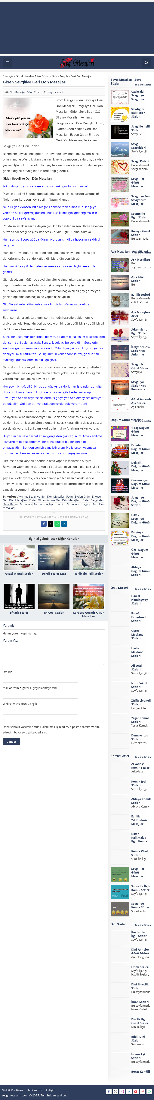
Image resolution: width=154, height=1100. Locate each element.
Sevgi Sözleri (140, 161)
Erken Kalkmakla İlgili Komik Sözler (139, 839)
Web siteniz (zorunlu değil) (20, 703)
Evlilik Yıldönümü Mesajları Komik (139, 821)
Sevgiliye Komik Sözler (140, 905)
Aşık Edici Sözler (138, 279)
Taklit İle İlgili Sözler (89, 573)
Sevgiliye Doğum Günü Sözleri (140, 501)
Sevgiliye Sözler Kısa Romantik (138, 385)
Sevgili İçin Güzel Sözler (139, 366)
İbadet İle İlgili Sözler (139, 934)
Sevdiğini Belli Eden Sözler (138, 112)
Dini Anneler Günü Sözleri (140, 951)
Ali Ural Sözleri (136, 667)
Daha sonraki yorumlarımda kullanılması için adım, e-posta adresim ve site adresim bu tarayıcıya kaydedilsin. (51, 729)
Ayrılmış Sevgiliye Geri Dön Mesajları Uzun (45, 496)
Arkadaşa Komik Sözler (140, 765)
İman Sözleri (140, 1002)
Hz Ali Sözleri (140, 967)
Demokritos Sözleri (139, 737)
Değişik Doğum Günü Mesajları (140, 466)
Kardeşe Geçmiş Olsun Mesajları (88, 614)
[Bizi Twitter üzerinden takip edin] (115, 1091)
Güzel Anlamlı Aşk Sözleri (141, 401)
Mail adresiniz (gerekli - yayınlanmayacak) (30, 687)
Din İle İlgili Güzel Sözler (139, 1021)
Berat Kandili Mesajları (140, 1073)
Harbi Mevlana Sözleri (137, 652)
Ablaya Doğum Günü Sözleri (140, 571)
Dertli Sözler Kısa (54, 573)
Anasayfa (8, 76)
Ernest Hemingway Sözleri (139, 599)
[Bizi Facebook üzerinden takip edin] (109, 1091)
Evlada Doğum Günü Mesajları (140, 448)
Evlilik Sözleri (140, 294)
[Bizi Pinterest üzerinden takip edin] (142, 1091)
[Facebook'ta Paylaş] (44, 524)
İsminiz (7, 671)
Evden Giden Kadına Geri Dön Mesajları (54, 500)
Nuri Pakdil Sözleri (139, 685)
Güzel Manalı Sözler (19, 573)
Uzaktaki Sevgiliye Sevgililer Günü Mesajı (140, 97)
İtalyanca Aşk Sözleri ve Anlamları (140, 350)
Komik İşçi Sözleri (138, 783)
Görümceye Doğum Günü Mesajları (140, 483)
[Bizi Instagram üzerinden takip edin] (122, 1091)
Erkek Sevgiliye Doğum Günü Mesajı (140, 520)
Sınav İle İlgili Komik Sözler (140, 888)
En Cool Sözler (54, 612)
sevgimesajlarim (56, 92)
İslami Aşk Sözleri (138, 1056)
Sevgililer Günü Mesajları (137, 182)
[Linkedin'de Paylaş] (64, 524)
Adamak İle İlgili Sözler (139, 331)
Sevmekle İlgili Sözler (139, 215)
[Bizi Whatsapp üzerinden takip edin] (149, 1091)
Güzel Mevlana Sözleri (137, 634)
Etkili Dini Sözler (138, 1038)
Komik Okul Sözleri (139, 853)
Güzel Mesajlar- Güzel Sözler (32, 76)
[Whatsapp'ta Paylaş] (57, 524)
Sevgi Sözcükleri (138, 145)
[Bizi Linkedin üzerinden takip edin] (129, 1091)
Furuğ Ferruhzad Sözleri (138, 617)
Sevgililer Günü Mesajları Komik (137, 874)
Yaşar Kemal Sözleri (140, 720)
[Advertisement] (77, 28)
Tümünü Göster (143, 84)
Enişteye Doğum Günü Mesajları (140, 536)
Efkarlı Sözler (19, 612)
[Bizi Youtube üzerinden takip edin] (136, 1091)
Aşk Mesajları (140, 259)
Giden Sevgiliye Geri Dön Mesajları (56, 504)
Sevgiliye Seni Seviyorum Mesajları (141, 199)
